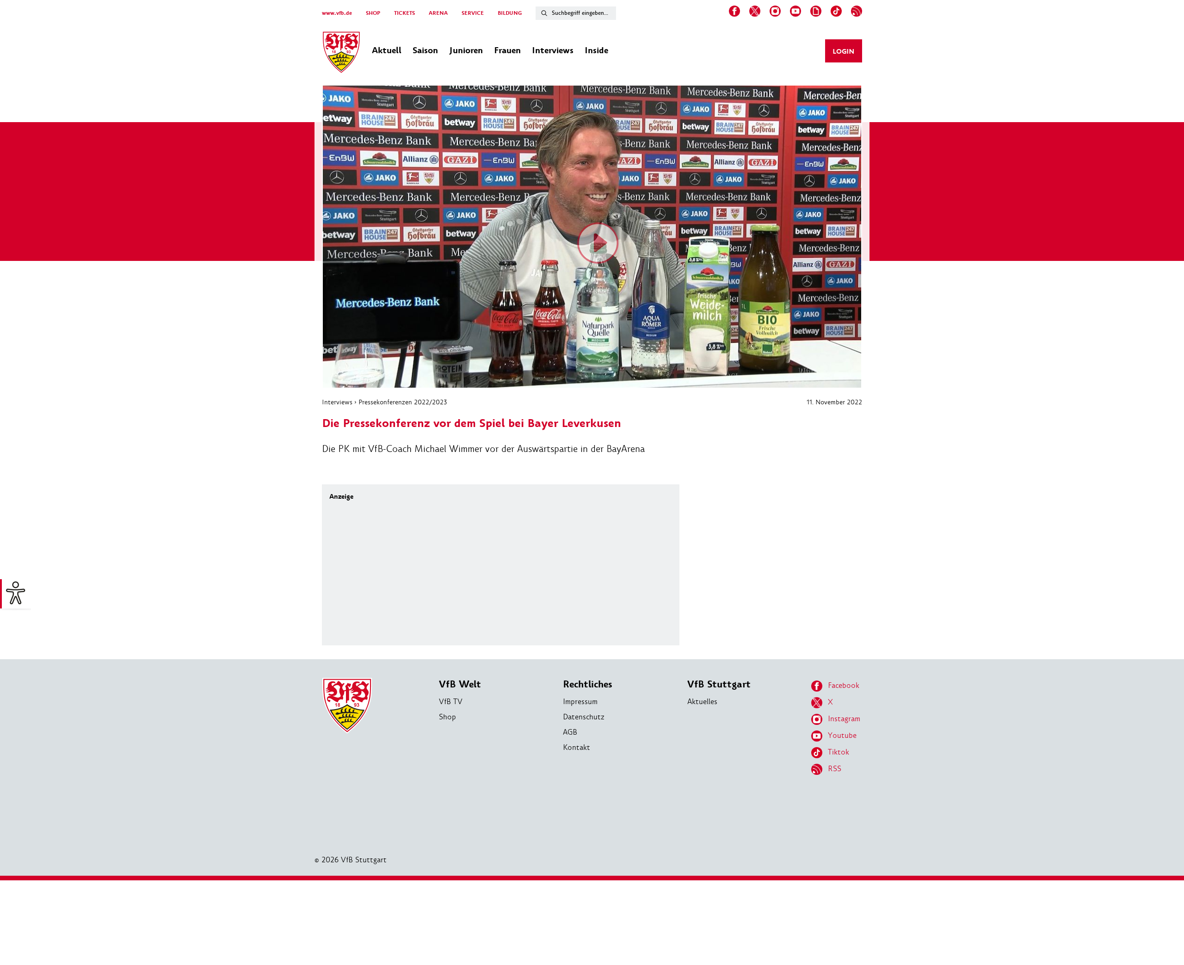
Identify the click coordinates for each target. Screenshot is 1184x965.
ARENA (438, 13)
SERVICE (473, 13)
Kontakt (576, 747)
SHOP (373, 13)
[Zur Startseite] (341, 53)
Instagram (844, 719)
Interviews (337, 402)
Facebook (843, 685)
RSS (834, 768)
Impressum (580, 701)
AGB (570, 732)
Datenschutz (583, 717)
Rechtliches (587, 684)
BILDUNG (510, 13)
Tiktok (838, 752)
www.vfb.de (337, 13)
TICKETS (404, 13)
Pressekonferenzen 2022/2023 (402, 402)
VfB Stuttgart (719, 684)
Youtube (842, 735)
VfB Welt (460, 684)
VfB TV (450, 701)
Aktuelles (702, 701)
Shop (447, 717)
